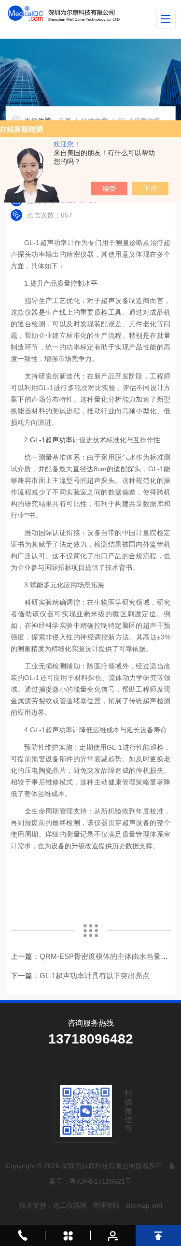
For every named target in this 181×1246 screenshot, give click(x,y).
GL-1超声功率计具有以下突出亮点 (95, 975)
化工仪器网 (70, 1205)
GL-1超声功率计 (54, 440)
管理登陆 (106, 1205)
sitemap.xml (143, 1205)
